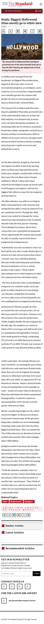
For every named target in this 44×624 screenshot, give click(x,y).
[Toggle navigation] (41, 4)
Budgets (29, 501)
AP (10, 26)
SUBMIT (36, 573)
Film (4, 501)
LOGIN (39, 11)
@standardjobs (16, 601)
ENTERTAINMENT (13, 11)
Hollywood (15, 501)
